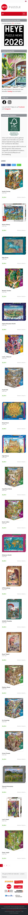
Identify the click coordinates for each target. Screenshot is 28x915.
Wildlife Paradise (7, 621)
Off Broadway (6, 588)
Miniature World (6, 555)
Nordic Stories (6, 192)
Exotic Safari (5, 522)
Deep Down (5, 423)
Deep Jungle (5, 853)
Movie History (6, 225)
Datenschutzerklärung (9, 911)
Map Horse (5, 258)
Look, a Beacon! (6, 357)
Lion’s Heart (5, 820)
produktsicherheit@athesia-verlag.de (14, 910)
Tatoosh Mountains (7, 787)
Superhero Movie (7, 489)
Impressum (17, 911)
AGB (22, 911)
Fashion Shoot (6, 687)
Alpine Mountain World (8, 324)
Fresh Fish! (5, 390)
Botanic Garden (6, 291)
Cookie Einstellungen (14, 913)
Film (13, 23)
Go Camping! (5, 720)
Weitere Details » (21, 197)
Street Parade (6, 753)
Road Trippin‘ (6, 654)
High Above (5, 456)
